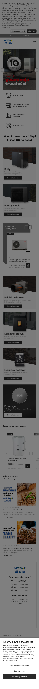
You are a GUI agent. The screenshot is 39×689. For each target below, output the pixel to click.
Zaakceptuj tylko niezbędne (19, 665)
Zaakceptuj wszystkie (19, 677)
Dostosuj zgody (19, 671)
